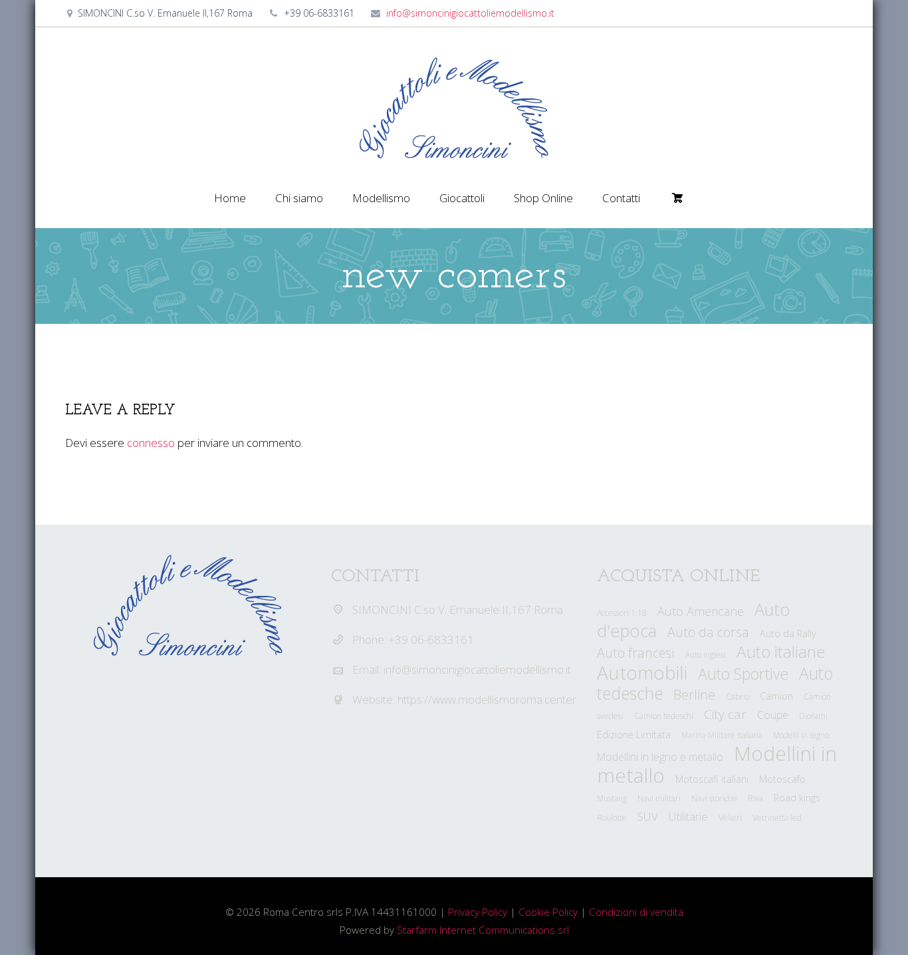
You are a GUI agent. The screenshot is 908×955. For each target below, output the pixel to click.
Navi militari (659, 798)
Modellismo (381, 197)
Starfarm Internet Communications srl (483, 929)
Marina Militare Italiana (721, 735)
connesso (151, 442)
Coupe (772, 715)
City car (725, 714)
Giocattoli (462, 197)
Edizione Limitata (634, 734)
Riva (755, 798)
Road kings (797, 797)
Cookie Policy (548, 911)
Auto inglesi (705, 654)
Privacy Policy (477, 911)
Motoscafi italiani (711, 779)
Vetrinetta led (777, 817)
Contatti (621, 197)
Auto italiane (781, 651)
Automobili (642, 672)
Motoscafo (782, 779)
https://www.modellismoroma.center (486, 699)
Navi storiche (714, 798)
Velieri (730, 817)
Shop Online (543, 197)
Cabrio (737, 696)
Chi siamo (299, 197)
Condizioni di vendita (636, 911)
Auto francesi (636, 653)
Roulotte (612, 817)
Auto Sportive (743, 673)
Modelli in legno (801, 735)
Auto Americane (700, 611)
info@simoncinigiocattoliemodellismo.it (470, 13)
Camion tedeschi (663, 716)
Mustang (612, 798)
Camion (776, 696)
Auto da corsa (708, 632)
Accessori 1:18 (622, 612)
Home (230, 197)
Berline (694, 694)
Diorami (813, 716)
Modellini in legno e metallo (660, 757)
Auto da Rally (788, 633)
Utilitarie (688, 816)
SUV (647, 816)
